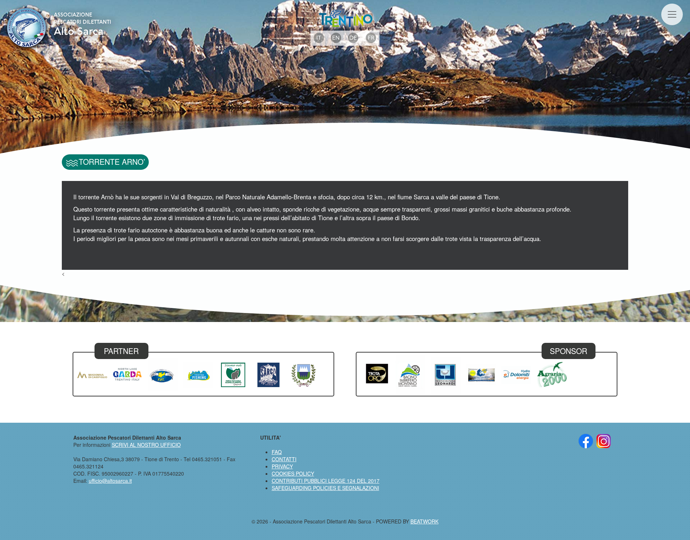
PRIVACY (282, 466)
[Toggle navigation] (672, 14)
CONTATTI (284, 459)
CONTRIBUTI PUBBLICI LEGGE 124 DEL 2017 (326, 480)
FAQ (277, 451)
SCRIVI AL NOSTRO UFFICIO (146, 444)
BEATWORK (424, 521)
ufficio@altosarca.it (110, 480)
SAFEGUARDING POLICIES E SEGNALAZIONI (325, 487)
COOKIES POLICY (293, 473)
